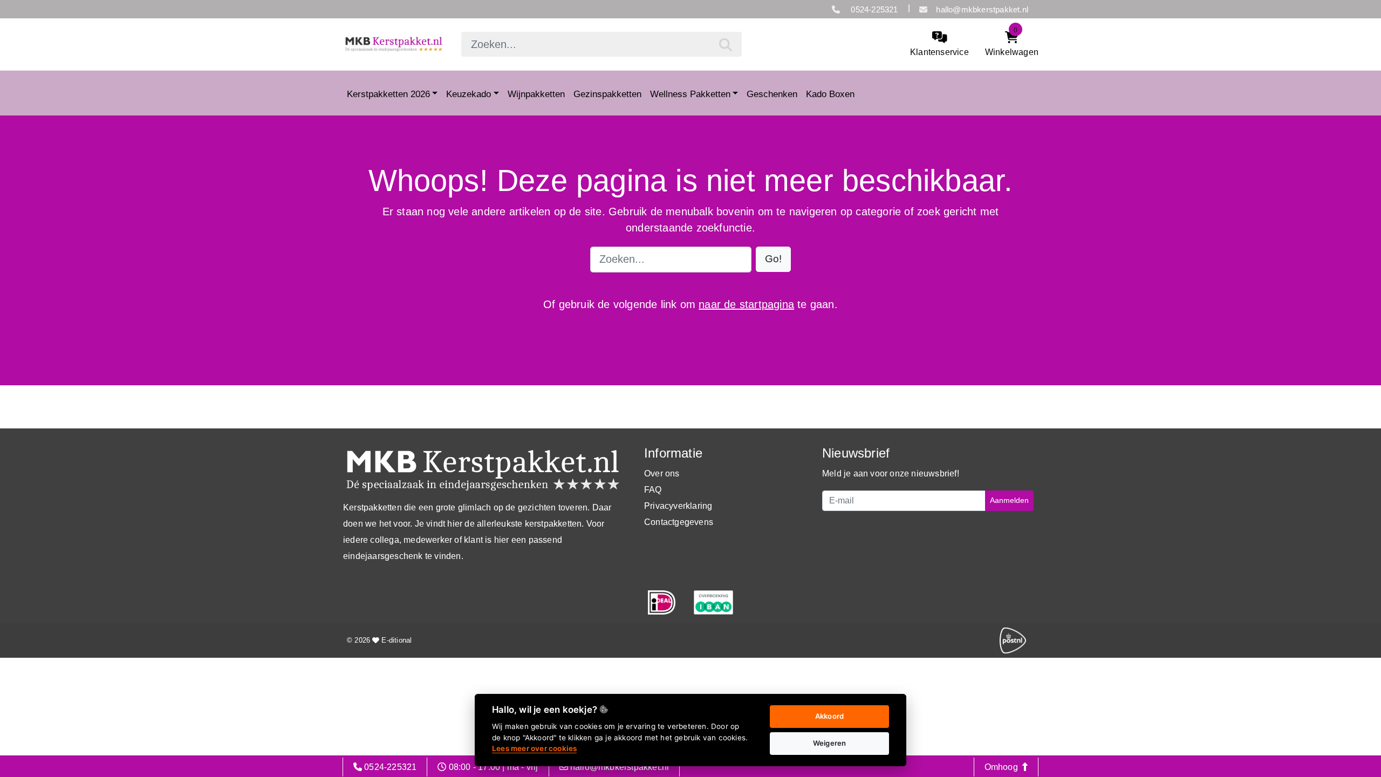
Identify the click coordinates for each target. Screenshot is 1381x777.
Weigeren (829, 743)
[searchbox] (601, 44)
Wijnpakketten (536, 93)
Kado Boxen (830, 93)
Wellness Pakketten (690, 93)
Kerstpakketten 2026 (388, 93)
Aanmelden (1009, 500)
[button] (773, 259)
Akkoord (829, 716)
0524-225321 (873, 9)
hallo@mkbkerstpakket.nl (982, 9)
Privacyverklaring (678, 505)
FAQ (653, 489)
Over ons (662, 473)
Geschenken (772, 93)
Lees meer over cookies (534, 748)
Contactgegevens (678, 522)
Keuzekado (468, 93)
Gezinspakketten (607, 93)
